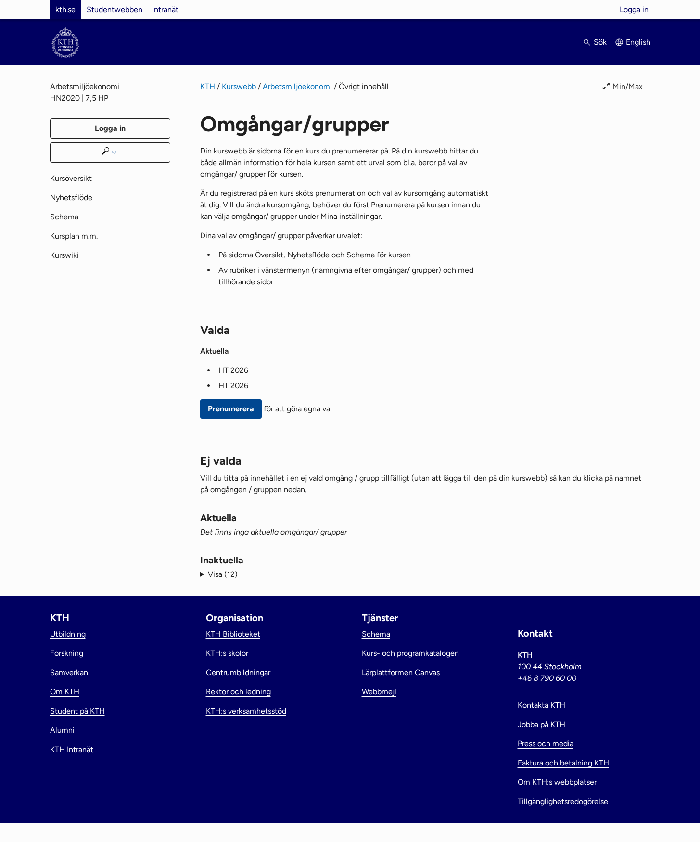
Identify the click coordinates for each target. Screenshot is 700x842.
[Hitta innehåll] (110, 152)
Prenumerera (231, 408)
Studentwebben (114, 9)
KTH (207, 86)
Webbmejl (379, 691)
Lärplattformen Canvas (401, 672)
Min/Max (627, 86)
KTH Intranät (71, 749)
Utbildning (68, 633)
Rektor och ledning (238, 691)
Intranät (165, 9)
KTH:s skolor (227, 653)
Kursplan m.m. (74, 236)
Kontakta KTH (541, 705)
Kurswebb (239, 86)
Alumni (62, 730)
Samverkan (69, 672)
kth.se (65, 9)
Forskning (66, 653)
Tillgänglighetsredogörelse (563, 801)
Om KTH (64, 691)
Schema (64, 216)
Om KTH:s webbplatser (557, 782)
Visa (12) (223, 574)
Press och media (545, 743)
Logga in (634, 9)
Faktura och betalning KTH (563, 762)
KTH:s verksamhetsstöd (246, 710)
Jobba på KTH (541, 724)
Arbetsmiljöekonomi (297, 86)
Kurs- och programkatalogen (410, 653)
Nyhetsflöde (71, 197)
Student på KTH (77, 710)
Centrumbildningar (238, 672)
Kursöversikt (71, 178)
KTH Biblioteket (233, 633)
